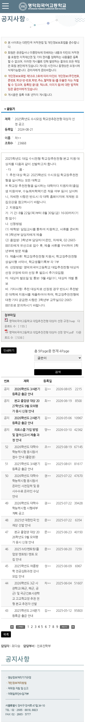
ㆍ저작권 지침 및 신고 (16, 688)
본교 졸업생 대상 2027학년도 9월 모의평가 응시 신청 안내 (25, 406)
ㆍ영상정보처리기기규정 (18, 677)
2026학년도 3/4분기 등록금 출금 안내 (26, 391)
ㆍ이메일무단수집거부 (17, 693)
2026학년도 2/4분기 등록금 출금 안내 (26, 420)
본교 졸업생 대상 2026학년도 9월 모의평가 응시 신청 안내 (25, 537)
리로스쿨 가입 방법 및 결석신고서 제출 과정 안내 (25, 435)
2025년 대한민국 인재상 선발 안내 (25, 522)
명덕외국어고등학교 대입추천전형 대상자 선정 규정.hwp (42, 321)
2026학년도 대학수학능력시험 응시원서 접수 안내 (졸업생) (25, 452)
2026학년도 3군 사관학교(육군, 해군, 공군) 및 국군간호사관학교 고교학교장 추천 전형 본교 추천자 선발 (26, 593)
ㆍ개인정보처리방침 (15, 682)
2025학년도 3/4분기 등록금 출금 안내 (26, 466)
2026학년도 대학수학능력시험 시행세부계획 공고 (25, 508)
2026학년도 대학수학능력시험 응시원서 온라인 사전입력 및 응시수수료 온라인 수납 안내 (25, 486)
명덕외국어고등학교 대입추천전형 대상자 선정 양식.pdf (41, 332)
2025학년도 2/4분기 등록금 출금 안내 (26, 613)
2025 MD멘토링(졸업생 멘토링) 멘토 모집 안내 (25, 554)
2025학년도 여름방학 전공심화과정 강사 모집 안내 (25, 571)
